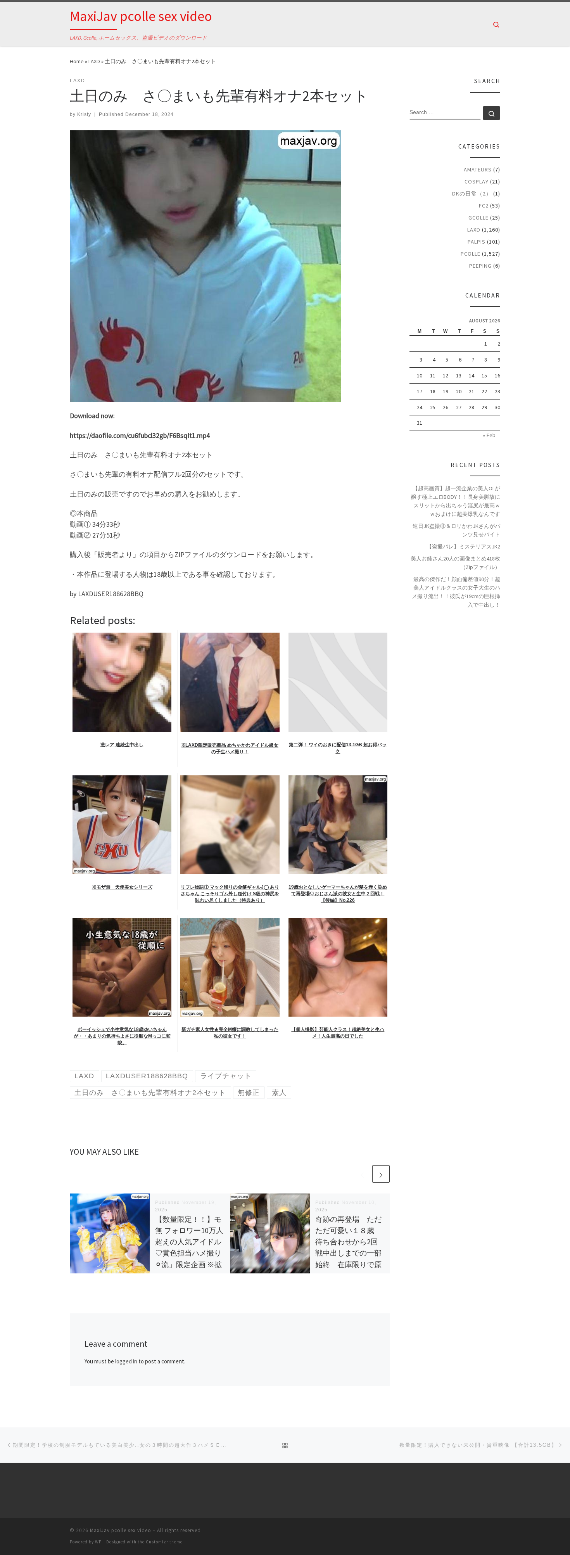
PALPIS (476, 241)
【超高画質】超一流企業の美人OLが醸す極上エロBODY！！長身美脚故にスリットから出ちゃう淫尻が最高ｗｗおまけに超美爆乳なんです (455, 501)
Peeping (480, 265)
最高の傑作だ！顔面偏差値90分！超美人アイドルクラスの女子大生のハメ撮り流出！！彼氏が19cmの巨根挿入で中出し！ (456, 592)
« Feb (489, 435)
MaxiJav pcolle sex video (120, 1530)
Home (77, 61)
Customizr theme (164, 1542)
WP (98, 1542)
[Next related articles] (381, 1174)
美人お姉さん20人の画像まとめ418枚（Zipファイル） (455, 563)
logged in (126, 1361)
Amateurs (478, 169)
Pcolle (470, 253)
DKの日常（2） (472, 193)
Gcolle (478, 217)
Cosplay (477, 181)
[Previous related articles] (362, 1174)
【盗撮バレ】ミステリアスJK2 (463, 546)
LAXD (94, 61)
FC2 (484, 205)
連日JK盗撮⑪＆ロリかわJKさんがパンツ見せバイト (456, 530)
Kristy (84, 114)
